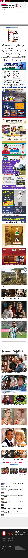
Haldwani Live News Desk (8, 9)
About (2, 548)
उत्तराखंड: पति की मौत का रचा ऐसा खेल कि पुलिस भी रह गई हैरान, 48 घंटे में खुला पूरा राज (14, 474)
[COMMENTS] (20, 27)
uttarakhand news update (18, 547)
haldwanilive (7, 462)
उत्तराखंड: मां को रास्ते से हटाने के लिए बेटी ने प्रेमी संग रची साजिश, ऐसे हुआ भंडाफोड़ (5, 474)
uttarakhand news (20, 462)
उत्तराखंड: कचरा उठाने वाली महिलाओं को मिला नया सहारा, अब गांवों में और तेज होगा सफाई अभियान (22, 475)
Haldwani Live (14, 555)
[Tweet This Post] (12, 27)
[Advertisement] (14, 522)
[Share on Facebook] (8, 27)
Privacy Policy (3, 550)
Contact (2, 549)
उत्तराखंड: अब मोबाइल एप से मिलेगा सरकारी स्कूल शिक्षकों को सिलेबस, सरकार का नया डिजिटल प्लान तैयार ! (7, 547)
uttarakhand (11, 462)
